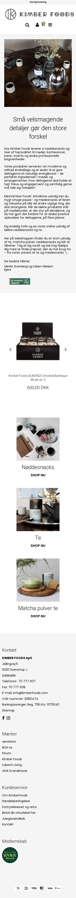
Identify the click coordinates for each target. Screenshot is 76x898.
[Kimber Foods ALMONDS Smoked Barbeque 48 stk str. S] (38, 341)
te (9, 242)
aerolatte (9, 741)
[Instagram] (8, 718)
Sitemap (8, 710)
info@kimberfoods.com (30, 693)
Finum (6, 753)
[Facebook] (3, 718)
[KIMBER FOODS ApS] (39, 14)
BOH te (7, 747)
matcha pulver (24, 242)
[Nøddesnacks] (38, 439)
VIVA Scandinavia (14, 771)
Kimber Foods (12, 759)
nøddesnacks (46, 242)
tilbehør (9, 245)
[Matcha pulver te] (38, 580)
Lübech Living (12, 765)
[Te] (38, 509)
